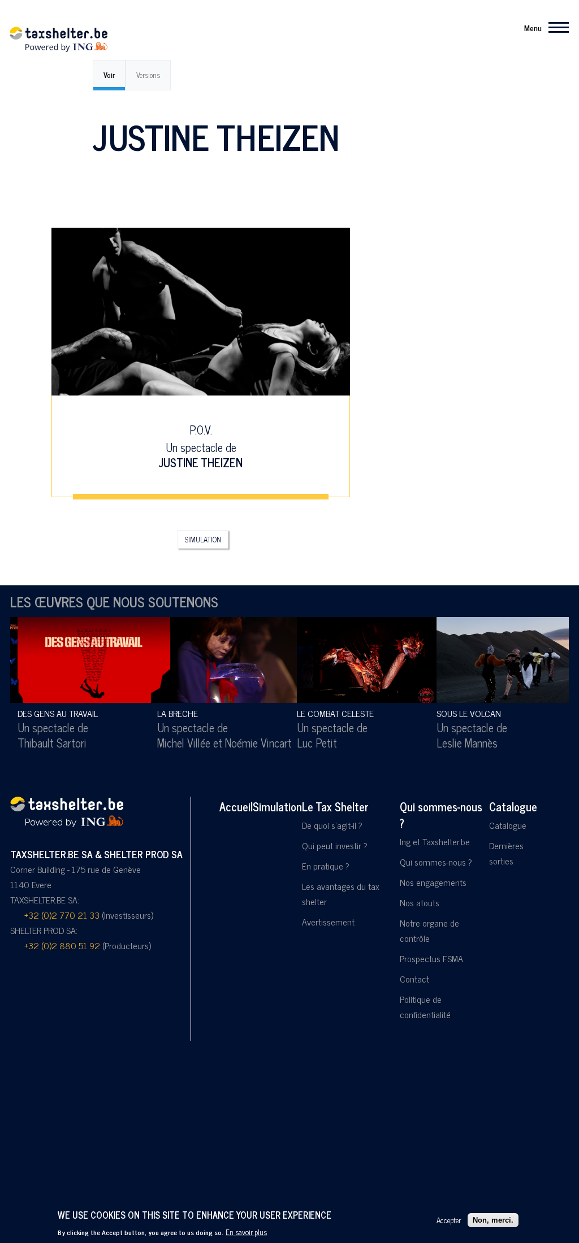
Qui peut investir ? (335, 845)
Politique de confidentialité (425, 1007)
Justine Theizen (201, 462)
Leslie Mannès (460, 742)
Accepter (449, 1220)
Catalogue (513, 806)
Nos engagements (433, 882)
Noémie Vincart (251, 742)
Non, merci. (493, 1220)
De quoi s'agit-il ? (332, 825)
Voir (109, 75)
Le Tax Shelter (335, 806)
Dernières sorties (506, 853)
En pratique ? (325, 865)
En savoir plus (246, 1231)
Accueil (236, 806)
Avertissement (328, 921)
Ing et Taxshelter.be (435, 841)
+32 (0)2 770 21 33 (62, 914)
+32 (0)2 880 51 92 (62, 945)
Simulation (203, 539)
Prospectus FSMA (431, 958)
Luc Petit (310, 742)
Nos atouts (419, 902)
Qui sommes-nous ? (441, 814)
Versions (148, 75)
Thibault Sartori (45, 742)
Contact (414, 978)
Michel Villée (177, 742)
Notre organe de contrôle (429, 930)
